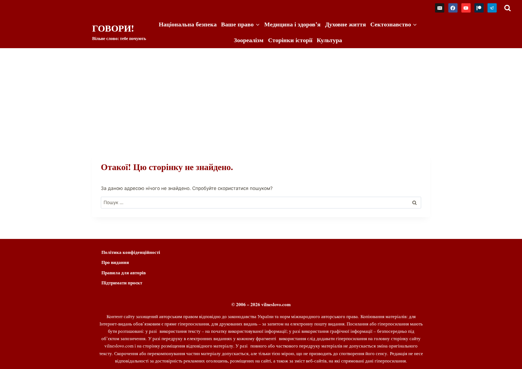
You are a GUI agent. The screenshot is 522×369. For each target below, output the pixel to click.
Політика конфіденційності (130, 252)
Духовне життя (345, 24)
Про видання (115, 262)
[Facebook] (453, 8)
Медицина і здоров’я (292, 24)
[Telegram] (492, 8)
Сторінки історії (290, 39)
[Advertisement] (261, 89)
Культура (329, 39)
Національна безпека (188, 24)
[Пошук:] (261, 202)
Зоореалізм (248, 39)
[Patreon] (479, 8)
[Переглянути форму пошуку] (507, 8)
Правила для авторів (123, 272)
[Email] (439, 8)
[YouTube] (466, 8)
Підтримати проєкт (121, 282)
